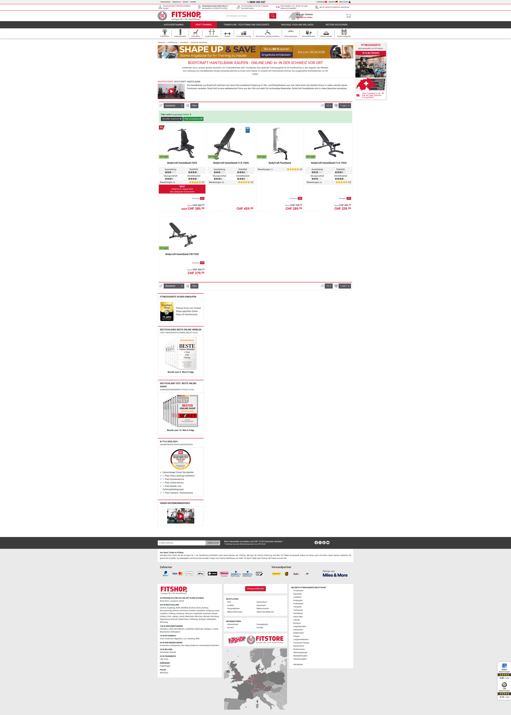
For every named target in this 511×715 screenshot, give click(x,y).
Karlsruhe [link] (207, 613)
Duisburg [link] (210, 610)
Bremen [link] (175, 610)
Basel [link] (162, 601)
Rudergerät (298, 600)
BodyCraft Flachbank (280, 162)
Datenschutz (262, 602)
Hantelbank (184, 42)
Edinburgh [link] (199, 629)
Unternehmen (165, 2)
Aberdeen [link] (164, 629)
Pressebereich (262, 624)
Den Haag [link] (185, 645)
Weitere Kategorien (336, 24)
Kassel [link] (214, 613)
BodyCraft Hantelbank (199, 42)
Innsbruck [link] (169, 639)
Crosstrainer (298, 590)
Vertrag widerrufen (255, 588)
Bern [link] (167, 601)
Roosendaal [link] (204, 645)
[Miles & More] (335, 573)
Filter (194, 105)
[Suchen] (272, 16)
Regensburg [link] (165, 619)
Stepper (296, 636)
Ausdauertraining (174, 24)
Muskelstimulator (300, 656)
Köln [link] (169, 616)
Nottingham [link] (175, 632)
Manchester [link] (165, 632)
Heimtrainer (298, 630)
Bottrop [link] (205, 608)
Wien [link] (198, 639)
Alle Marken (298, 664)
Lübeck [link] (181, 616)
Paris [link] (166, 659)
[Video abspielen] (171, 91)
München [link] (199, 616)
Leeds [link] (170, 629)
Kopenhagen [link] (165, 666)
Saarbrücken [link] (183, 619)
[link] (167, 311)
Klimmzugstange (300, 652)
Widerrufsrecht (263, 608)
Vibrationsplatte (300, 659)
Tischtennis (298, 610)
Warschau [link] (164, 673)
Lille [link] (161, 659)
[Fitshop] (181, 15)
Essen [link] (216, 610)
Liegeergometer (299, 626)
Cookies (230, 605)
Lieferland (320, 2)
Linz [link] (185, 639)
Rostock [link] (174, 619)
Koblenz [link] (163, 616)
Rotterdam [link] (214, 645)
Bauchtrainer (298, 646)
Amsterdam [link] (165, 645)
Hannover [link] (189, 613)
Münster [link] (206, 616)
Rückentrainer (299, 649)
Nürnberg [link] (215, 616)
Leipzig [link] (175, 616)
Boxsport (297, 623)
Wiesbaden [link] (211, 619)
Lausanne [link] (174, 601)
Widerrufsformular (234, 612)
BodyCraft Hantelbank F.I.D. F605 (231, 162)
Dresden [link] (192, 610)
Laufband (297, 597)
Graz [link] (162, 639)
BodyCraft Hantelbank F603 (182, 162)
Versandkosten (233, 608)
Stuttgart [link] (202, 619)
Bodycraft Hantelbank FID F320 (182, 254)
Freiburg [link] (171, 613)
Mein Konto (343, 2)
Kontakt (193, 2)
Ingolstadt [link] (198, 613)
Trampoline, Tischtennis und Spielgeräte (246, 24)
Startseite (161, 42)
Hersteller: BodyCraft (171, 119)
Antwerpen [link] (164, 652)
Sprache (332, 2)
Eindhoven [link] (194, 645)
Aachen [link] (163, 608)
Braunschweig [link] (166, 610)
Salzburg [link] (191, 639)
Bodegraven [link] (175, 645)
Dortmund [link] (184, 610)
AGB (229, 602)
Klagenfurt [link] (178, 639)
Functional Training (301, 643)
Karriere (185, 2)
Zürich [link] (181, 601)
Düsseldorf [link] (200, 610)
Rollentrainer (298, 633)
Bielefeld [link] (184, 608)
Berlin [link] (178, 608)
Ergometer (297, 594)
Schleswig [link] (193, 619)
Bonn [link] (199, 608)
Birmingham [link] (179, 629)
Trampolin (297, 607)
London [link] (215, 629)
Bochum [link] (192, 608)
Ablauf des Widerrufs (265, 612)
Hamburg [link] (180, 613)
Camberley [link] (189, 629)
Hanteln (296, 620)
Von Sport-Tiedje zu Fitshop (172, 552)
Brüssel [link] (173, 652)
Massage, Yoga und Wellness (297, 24)
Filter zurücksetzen (192, 119)
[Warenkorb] (349, 16)
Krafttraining (204, 24)
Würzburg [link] (164, 622)
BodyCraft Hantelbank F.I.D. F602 (329, 162)
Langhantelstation (301, 639)
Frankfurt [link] (164, 613)
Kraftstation (298, 604)
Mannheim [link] (189, 616)
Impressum (176, 2)
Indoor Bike (298, 617)
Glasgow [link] (207, 629)
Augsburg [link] (171, 608)
